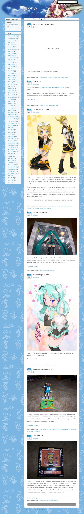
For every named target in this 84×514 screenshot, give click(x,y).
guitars (57, 429)
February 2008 (12, 162)
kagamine (53, 206)
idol (48, 77)
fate (51, 429)
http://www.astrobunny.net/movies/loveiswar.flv (51, 87)
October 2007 (12, 171)
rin (66, 206)
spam (70, 206)
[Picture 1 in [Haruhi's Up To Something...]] (51, 393)
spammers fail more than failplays (35, 208)
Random (36, 27)
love (47, 105)
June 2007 (11, 178)
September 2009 (12, 123)
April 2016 (11, 44)
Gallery (40, 19)
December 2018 (12, 36)
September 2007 (12, 173)
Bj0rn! (33, 99)
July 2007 (10, 176)
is (44, 105)
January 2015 (12, 55)
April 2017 (11, 40)
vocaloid (66, 77)
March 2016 (11, 47)
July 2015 (10, 51)
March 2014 (11, 64)
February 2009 (12, 138)
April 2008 (11, 160)
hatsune (45, 77)
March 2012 (11, 79)
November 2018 (12, 38)
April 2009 (11, 134)
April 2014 (11, 62)
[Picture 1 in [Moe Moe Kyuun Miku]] (51, 315)
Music (34, 19)
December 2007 (12, 167)
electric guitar (46, 429)
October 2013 (12, 66)
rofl (68, 206)
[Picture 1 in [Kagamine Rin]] (51, 460)
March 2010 (11, 110)
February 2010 (12, 112)
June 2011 (11, 88)
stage (62, 77)
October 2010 (12, 95)
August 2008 (11, 152)
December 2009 (12, 117)
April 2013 (11, 73)
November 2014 (12, 58)
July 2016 (10, 42)
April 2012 (11, 77)
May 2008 (11, 158)
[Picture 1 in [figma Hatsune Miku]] (51, 236)
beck (41, 429)
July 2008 (10, 154)
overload (63, 206)
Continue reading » (32, 266)
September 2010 (12, 97)
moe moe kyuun (47, 365)
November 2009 (12, 119)
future (41, 77)
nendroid (49, 500)
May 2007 (11, 180)
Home (29, 19)
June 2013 (11, 71)
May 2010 (11, 106)
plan (32, 431)
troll (45, 208)
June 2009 (11, 130)
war (57, 105)
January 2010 (12, 114)
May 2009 (11, 132)
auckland (45, 206)
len (57, 206)
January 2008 (12, 165)
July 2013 (10, 68)
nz (59, 206)
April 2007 (11, 182)
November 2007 (12, 169)
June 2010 (11, 103)
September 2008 (12, 149)
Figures (36, 215)
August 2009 (11, 125)
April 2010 (11, 108)
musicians (73, 429)
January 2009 (12, 141)
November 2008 (12, 145)
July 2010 (10, 101)
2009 (41, 206)
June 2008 (11, 156)
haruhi (61, 429)
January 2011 (12, 93)
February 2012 (12, 82)
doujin (49, 206)
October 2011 (11, 84)
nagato (28, 431)
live (51, 77)
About (45, 19)
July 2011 (10, 86)
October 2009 (12, 121)
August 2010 (11, 99)
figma (41, 270)
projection (57, 77)
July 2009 (10, 127)
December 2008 (12, 143)
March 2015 (11, 53)
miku (53, 77)
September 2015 (12, 49)
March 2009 (11, 136)
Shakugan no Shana (39, 372)
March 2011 (11, 90)
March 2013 (11, 75)
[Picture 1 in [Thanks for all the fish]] (51, 145)
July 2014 (10, 60)
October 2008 (12, 147)
